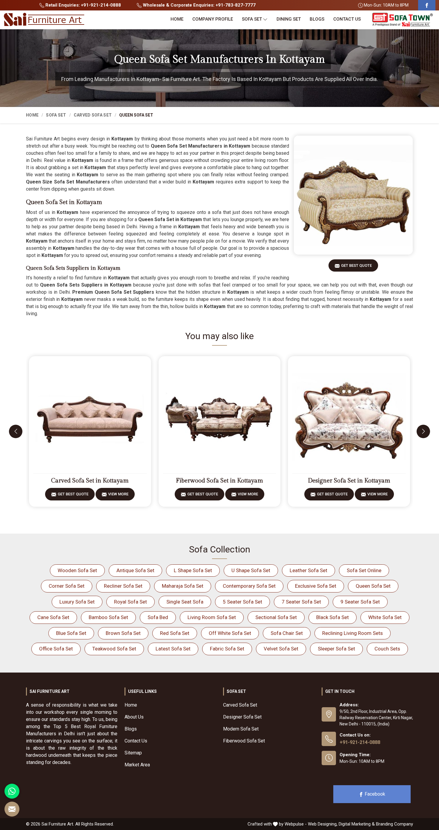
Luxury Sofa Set (77, 602)
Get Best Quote (356, 265)
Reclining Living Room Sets (352, 633)
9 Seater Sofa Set (360, 602)
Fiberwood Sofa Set (244, 741)
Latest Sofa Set (173, 649)
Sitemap (133, 753)
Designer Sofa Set (242, 717)
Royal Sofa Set (130, 602)
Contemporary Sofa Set (249, 586)
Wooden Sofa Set (77, 570)
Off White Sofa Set (230, 633)
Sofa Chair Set (287, 633)
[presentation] (15, 431)
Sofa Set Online (364, 570)
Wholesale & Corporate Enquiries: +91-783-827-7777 (199, 5)
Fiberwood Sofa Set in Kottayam (219, 480)
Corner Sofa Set (67, 586)
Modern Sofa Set (241, 729)
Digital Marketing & (357, 824)
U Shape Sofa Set (250, 570)
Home (177, 19)
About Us (134, 717)
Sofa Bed (158, 617)
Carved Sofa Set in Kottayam (90, 480)
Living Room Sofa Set (212, 617)
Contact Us (347, 19)
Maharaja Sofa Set (182, 586)
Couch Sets (387, 649)
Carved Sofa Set (93, 115)
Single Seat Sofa (184, 602)
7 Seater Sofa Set (301, 602)
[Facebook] (426, 5)
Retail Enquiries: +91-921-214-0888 (82, 5)
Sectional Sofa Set (276, 617)
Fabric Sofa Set (227, 649)
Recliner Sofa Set (123, 586)
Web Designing (322, 824)
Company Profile (212, 19)
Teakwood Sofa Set (114, 649)
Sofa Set (252, 19)
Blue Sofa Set (71, 633)
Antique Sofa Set (135, 570)
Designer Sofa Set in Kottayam (349, 480)
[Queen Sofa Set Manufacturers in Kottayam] (353, 195)
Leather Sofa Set (308, 570)
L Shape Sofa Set (193, 570)
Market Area (137, 765)
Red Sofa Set (174, 633)
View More (118, 494)
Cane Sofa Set (53, 617)
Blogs (317, 19)
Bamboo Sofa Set (108, 617)
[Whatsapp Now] (11, 791)
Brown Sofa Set (123, 633)
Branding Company (394, 824)
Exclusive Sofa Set (315, 586)
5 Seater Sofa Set (242, 602)
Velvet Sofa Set (281, 649)
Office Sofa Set (56, 649)
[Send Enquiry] (11, 809)
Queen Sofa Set (373, 586)
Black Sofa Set (332, 617)
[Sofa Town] (402, 20)
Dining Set (289, 19)
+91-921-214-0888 (360, 742)
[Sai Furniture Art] (44, 19)
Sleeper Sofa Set (336, 649)
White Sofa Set (385, 617)
